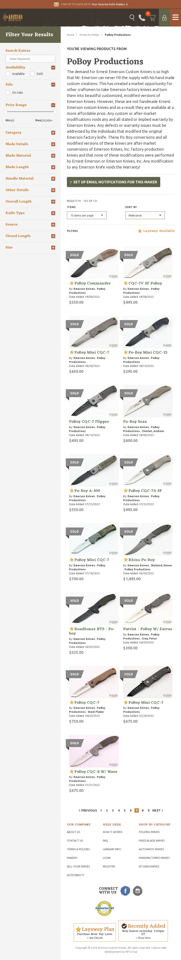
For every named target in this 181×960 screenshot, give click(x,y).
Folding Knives (149, 832)
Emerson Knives (84, 288)
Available (18, 74)
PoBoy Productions (137, 569)
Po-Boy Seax (135, 421)
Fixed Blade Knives (152, 840)
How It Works (112, 832)
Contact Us (75, 840)
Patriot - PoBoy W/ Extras (147, 629)
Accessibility (75, 875)
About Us (73, 832)
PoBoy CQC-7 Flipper (89, 421)
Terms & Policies (78, 849)
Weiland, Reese (161, 565)
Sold (39, 74)
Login (107, 857)
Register (109, 866)
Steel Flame (96, 711)
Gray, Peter (149, 638)
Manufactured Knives (154, 857)
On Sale (17, 92)
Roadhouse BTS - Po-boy (92, 631)
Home (70, 34)
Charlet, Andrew (153, 431)
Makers (72, 857)
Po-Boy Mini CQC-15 (147, 352)
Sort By (131, 207)
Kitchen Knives (149, 866)
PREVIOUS (89, 810)
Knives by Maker (90, 34)
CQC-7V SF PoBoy (145, 283)
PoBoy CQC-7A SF (145, 490)
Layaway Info (112, 849)
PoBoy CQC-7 (86, 702)
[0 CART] (152, 17)
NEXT (156, 810)
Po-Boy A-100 (87, 490)
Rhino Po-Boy (141, 559)
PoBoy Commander (92, 283)
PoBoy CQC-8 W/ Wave (95, 771)
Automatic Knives (151, 849)
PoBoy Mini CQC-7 (91, 352)
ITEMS (71, 207)
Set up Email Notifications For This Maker (115, 182)
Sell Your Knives (78, 866)
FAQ (105, 840)
